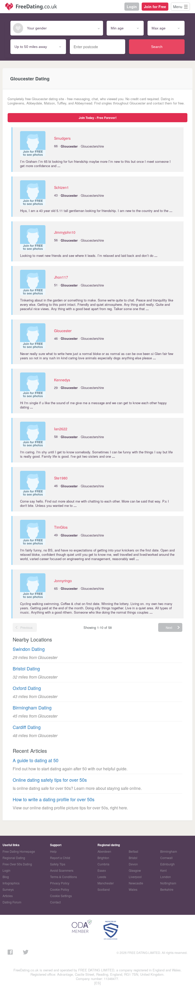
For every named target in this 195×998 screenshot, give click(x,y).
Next (169, 627)
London (165, 877)
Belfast (133, 851)
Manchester (106, 883)
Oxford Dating (27, 688)
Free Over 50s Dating (17, 864)
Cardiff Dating (27, 727)
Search (156, 47)
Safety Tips (57, 864)
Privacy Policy (59, 883)
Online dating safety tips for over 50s (50, 780)
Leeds (102, 877)
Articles (8, 896)
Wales (133, 889)
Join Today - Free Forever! (98, 117)
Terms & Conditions (63, 877)
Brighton (103, 858)
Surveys (8, 889)
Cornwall (166, 858)
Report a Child (60, 858)
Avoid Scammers (61, 870)
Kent (163, 870)
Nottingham (168, 883)
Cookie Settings (61, 896)
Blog (6, 877)
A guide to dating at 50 (35, 760)
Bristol (133, 858)
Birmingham (168, 851)
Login (132, 6)
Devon (133, 864)
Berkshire (166, 889)
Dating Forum (12, 902)
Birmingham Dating (32, 707)
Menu (177, 6)
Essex (102, 870)
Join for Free (155, 6)
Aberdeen (104, 851)
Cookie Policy (59, 889)
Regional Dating (14, 858)
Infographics (11, 883)
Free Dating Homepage (19, 851)
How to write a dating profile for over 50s (53, 799)
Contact (55, 902)
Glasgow (135, 870)
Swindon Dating (29, 649)
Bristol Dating (26, 668)
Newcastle (136, 883)
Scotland (104, 889)
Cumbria (103, 864)
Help (53, 851)
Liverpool (135, 877)
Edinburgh (167, 864)
